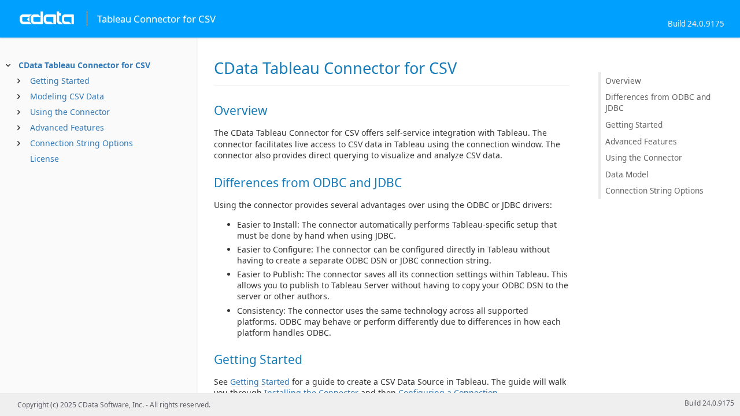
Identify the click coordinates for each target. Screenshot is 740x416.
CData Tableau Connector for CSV (84, 65)
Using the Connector (70, 111)
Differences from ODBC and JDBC (658, 102)
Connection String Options (81, 143)
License (44, 158)
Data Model (627, 174)
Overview (623, 80)
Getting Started (60, 80)
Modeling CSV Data (67, 96)
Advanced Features (67, 127)
